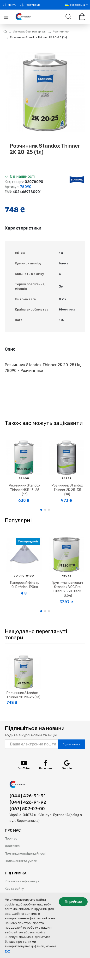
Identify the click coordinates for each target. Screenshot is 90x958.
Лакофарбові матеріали (30, 31)
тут (7, 951)
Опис (10, 349)
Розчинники (61, 31)
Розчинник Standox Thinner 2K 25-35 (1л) (67, 489)
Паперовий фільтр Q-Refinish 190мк (24, 585)
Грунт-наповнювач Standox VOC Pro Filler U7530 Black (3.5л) (67, 589)
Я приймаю (73, 902)
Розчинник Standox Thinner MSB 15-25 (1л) (24, 489)
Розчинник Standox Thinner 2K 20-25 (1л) (23, 695)
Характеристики (23, 228)
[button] (41, 510)
